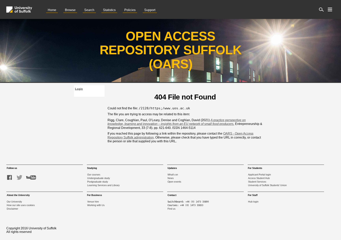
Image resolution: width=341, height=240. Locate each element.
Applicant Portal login (259, 174)
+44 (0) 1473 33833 (191, 205)
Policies (130, 10)
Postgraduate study (97, 181)
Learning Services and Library (103, 185)
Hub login (253, 201)
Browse (70, 10)
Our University (14, 201)
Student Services (257, 181)
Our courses (93, 174)
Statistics (109, 10)
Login (79, 88)
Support (149, 10)
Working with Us (96, 205)
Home (52, 10)
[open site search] (321, 9)
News (171, 178)
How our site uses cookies (21, 205)
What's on (173, 174)
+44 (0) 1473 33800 (197, 201)
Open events (174, 181)
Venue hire (93, 201)
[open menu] (330, 9)
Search (89, 10)
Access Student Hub (259, 178)
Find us (171, 208)
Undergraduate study (98, 178)
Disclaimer (12, 208)
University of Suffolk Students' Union (267, 185)
